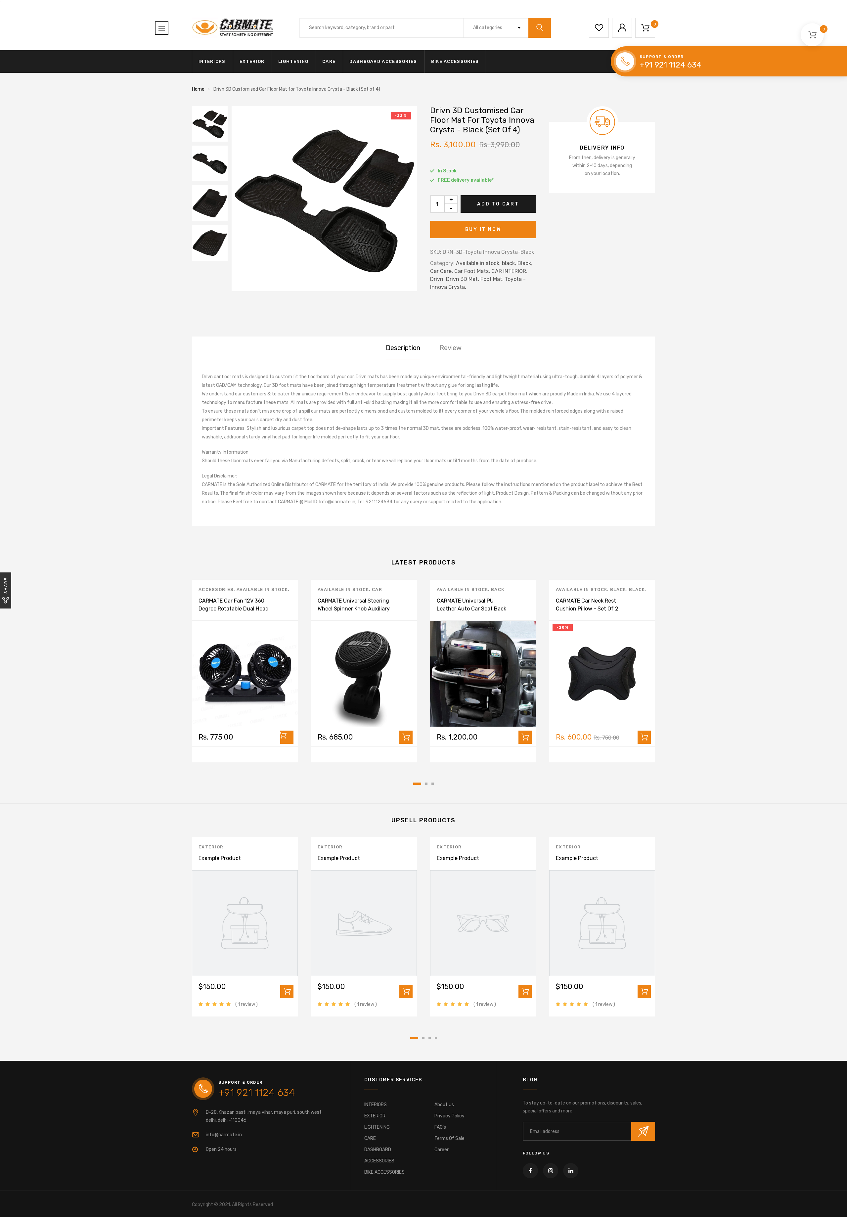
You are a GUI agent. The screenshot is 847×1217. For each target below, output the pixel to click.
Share (5, 585)
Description (403, 348)
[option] (324, 198)
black (618, 589)
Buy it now (483, 229)
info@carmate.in (224, 1135)
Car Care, (441, 271)
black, (509, 263)
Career (441, 1149)
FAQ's (440, 1127)
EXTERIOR (252, 61)
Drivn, (437, 279)
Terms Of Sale (449, 1138)
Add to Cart (498, 204)
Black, (524, 263)
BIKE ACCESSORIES (455, 61)
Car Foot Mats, (472, 271)
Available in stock (262, 589)
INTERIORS (212, 61)
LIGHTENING (293, 61)
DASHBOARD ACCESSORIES (383, 61)
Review (451, 348)
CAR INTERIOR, (509, 271)
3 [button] (432, 784)
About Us (444, 1104)
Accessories (216, 589)
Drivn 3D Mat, (462, 279)
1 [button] (417, 784)
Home (198, 89)
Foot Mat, (492, 279)
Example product (220, 858)
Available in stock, (478, 263)
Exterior (211, 846)
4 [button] (436, 1038)
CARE (328, 61)
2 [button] (426, 784)
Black (637, 589)
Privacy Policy (449, 1116)
